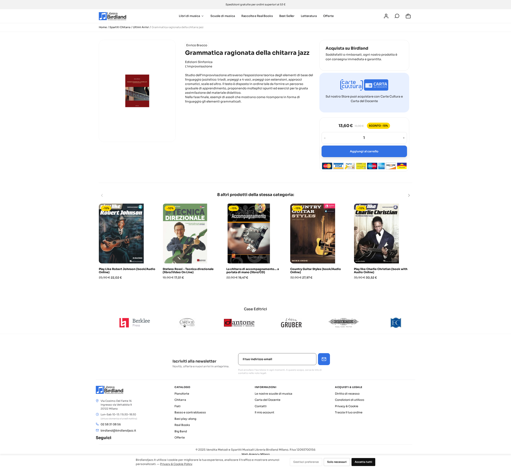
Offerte (328, 16)
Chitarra (180, 400)
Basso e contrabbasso (190, 412)
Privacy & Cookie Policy (176, 464)
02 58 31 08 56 (111, 424)
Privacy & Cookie (346, 406)
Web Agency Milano (256, 454)
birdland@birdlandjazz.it (118, 430)
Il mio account (264, 412)
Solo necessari (337, 462)
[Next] (408, 195)
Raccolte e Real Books (257, 16)
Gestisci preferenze (306, 462)
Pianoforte (181, 393)
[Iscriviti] (324, 359)
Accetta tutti (363, 462)
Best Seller (286, 16)
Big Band (180, 431)
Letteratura (309, 16)
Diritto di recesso (347, 393)
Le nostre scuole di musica (273, 393)
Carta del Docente (267, 400)
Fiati (177, 406)
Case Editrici (255, 309)
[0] (408, 16)
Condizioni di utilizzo (349, 400)
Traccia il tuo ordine (348, 412)
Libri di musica (189, 16)
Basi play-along (185, 419)
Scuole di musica (222, 16)
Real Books (182, 425)
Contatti (260, 406)
